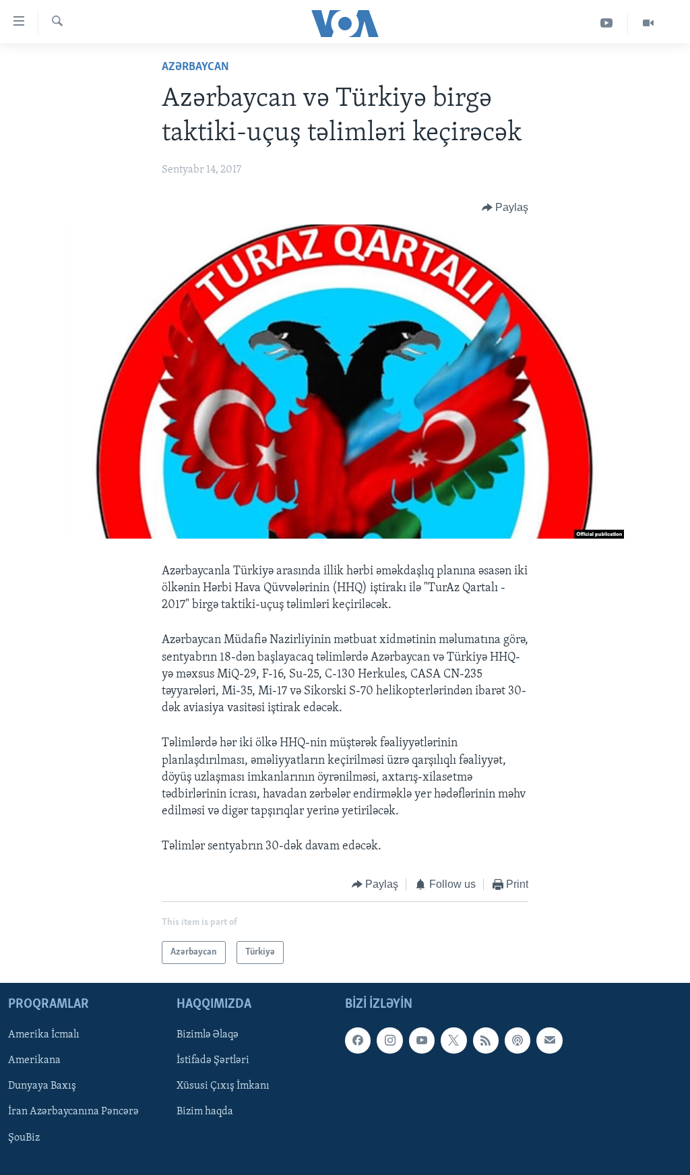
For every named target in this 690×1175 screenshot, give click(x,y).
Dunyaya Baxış (42, 1086)
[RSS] (486, 1040)
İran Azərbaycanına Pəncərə (73, 1111)
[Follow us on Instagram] (389, 1040)
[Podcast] (517, 1040)
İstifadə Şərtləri (213, 1060)
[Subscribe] (549, 1040)
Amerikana (34, 1060)
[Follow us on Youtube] (422, 1040)
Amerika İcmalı (44, 1034)
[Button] (505, 207)
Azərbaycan (195, 67)
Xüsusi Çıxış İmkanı (223, 1086)
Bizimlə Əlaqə (208, 1034)
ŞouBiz (24, 1138)
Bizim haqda (205, 1111)
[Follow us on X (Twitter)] (453, 1040)
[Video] (648, 23)
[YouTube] (607, 23)
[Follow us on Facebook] (358, 1040)
